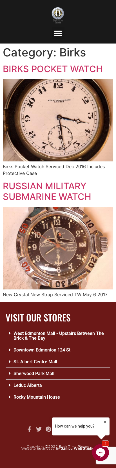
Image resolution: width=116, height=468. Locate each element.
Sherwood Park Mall (34, 373)
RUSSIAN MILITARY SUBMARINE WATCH (47, 191)
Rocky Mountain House (37, 397)
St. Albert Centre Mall (35, 361)
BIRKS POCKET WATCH (53, 68)
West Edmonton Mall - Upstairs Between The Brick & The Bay (59, 336)
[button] (58, 33)
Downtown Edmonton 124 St (42, 350)
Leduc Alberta (28, 385)
